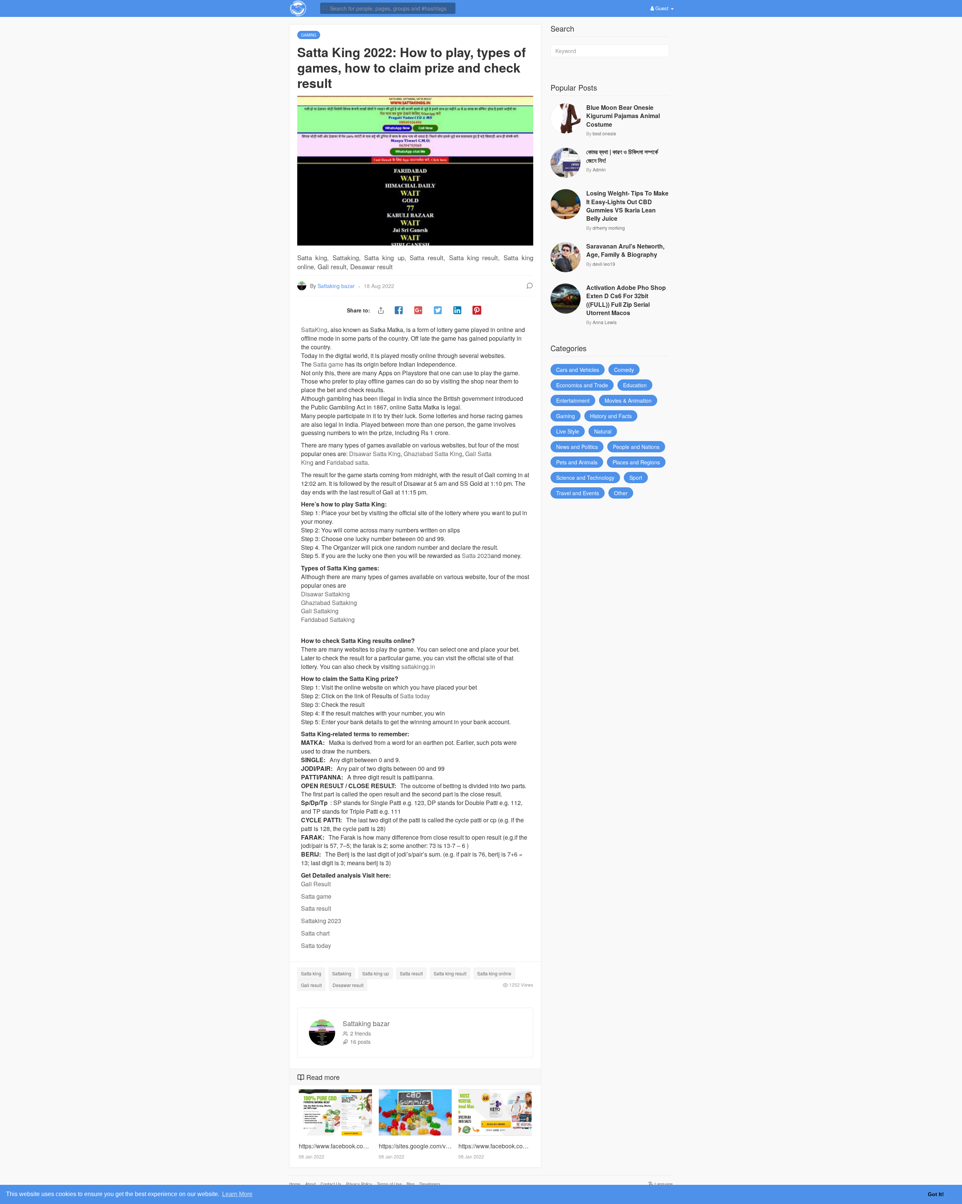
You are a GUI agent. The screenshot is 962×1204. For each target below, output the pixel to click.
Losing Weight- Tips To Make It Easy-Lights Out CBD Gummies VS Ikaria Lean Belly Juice (627, 206)
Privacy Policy (359, 1184)
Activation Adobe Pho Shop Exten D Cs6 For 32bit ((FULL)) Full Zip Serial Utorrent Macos (626, 300)
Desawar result (348, 985)
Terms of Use (389, 1184)
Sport (635, 477)
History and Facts (611, 416)
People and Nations (636, 446)
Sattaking (341, 973)
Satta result (316, 908)
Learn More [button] (237, 1194)
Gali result (311, 985)
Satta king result (450, 973)
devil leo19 (604, 264)
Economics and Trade (582, 385)
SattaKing (314, 329)
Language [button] (663, 1184)
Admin (599, 169)
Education (635, 385)
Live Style (567, 431)
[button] (388, 8)
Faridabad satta (347, 462)
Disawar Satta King (375, 453)
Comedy (624, 369)
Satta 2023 (476, 555)
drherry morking (609, 227)
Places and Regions (636, 462)
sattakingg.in (418, 666)
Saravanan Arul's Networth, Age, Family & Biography (625, 250)
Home (294, 1184)
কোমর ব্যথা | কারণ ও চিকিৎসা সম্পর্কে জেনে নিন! (622, 156)
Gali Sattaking (320, 611)
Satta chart (315, 933)
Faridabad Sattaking (328, 619)
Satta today (415, 695)
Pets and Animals (576, 462)
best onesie (604, 133)
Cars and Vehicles (577, 369)
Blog (410, 1184)
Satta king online (494, 973)
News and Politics (577, 446)
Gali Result (316, 883)
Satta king (311, 973)
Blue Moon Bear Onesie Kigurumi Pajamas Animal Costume (623, 116)
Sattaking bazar (337, 286)
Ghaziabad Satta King (433, 453)
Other (621, 493)
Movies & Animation (628, 400)
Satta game (328, 364)
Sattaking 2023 (321, 920)
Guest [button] (662, 8)
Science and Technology (585, 477)
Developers (429, 1184)
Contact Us (331, 1184)
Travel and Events (577, 493)
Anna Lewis (605, 322)
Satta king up (375, 973)
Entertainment (573, 400)
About (310, 1184)
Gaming (565, 416)
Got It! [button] (936, 1194)
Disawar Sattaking (325, 594)
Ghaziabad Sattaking (329, 602)
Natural (602, 431)
